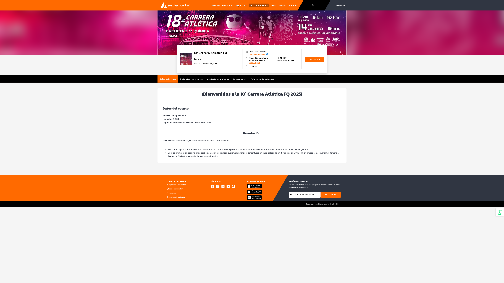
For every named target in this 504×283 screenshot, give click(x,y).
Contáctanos (172, 193)
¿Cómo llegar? (254, 63)
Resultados (227, 5)
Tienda (282, 5)
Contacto (292, 5)
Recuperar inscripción (176, 197)
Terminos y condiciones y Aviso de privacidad (322, 204)
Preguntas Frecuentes (176, 184)
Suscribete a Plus (259, 5)
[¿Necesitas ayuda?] (500, 212)
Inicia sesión (340, 5)
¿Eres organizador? (175, 188)
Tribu (273, 5)
